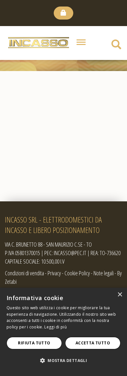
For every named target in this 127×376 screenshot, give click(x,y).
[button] (63, 360)
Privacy (54, 273)
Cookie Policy (77, 273)
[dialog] (63, 332)
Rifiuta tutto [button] (34, 343)
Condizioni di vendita (24, 273)
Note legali (103, 273)
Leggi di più (55, 327)
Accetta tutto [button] (93, 343)
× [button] (119, 294)
